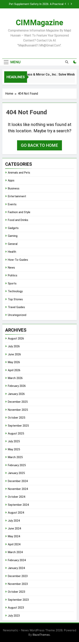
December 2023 (18, 576)
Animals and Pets (19, 172)
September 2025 (18, 425)
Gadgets (13, 228)
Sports (12, 283)
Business (13, 188)
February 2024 (17, 560)
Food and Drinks (18, 220)
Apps (11, 180)
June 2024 (14, 528)
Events (12, 204)
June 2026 (14, 354)
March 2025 (15, 457)
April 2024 (14, 544)
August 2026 (16, 338)
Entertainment (17, 196)
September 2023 (18, 599)
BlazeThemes (41, 634)
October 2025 (16, 417)
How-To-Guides (18, 259)
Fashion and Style (19, 212)
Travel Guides (16, 307)
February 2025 (17, 465)
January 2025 (16, 473)
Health (12, 251)
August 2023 (16, 607)
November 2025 (18, 409)
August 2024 (16, 512)
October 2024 (16, 496)
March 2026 (15, 378)
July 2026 (14, 346)
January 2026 (16, 394)
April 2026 (14, 370)
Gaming (12, 236)
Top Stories (15, 299)
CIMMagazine (39, 22)
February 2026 (17, 386)
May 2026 (14, 362)
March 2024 (15, 552)
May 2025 (14, 449)
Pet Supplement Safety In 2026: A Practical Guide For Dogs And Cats (36, 4)
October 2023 (16, 591)
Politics (12, 275)
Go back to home (39, 145)
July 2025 (14, 441)
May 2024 (14, 536)
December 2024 (18, 481)
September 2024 (18, 504)
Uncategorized (17, 315)
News (11, 267)
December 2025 (18, 401)
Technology (15, 291)
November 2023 (18, 584)
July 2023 (14, 615)
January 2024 (16, 568)
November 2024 (18, 489)
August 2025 (16, 433)
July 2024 (14, 520)
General (12, 244)
